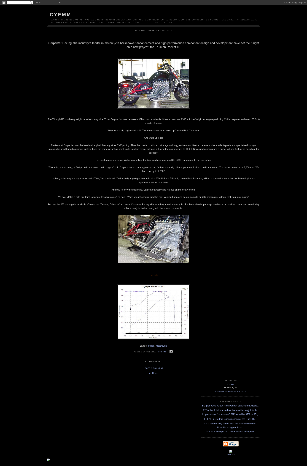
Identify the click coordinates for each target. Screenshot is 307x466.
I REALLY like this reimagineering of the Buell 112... (230, 419)
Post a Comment (154, 368)
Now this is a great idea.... (230, 427)
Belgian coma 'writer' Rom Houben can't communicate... (230, 405)
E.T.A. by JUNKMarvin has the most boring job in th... (231, 410)
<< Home (153, 373)
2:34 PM (162, 352)
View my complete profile (230, 392)
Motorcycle (161, 345)
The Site (153, 275)
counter (231, 454)
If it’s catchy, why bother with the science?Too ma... (231, 423)
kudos (151, 345)
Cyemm (61, 14)
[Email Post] (170, 351)
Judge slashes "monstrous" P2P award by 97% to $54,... (230, 414)
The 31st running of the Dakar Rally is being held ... (230, 431)
